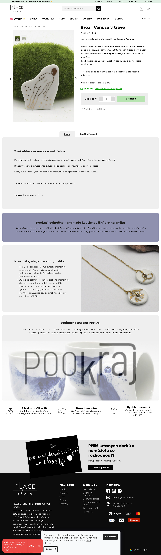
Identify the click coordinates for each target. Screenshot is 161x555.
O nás (109, 1)
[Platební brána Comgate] (125, 513)
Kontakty (63, 504)
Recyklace (88, 512)
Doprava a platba (91, 499)
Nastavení (51, 549)
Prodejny (98, 1)
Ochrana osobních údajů (91, 503)
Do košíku (131, 99)
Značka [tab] (88, 134)
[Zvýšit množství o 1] (113, 99)
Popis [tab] (67, 134)
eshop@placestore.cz (124, 497)
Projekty (63, 500)
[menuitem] (19, 18)
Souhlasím (110, 537)
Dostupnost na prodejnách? (108, 89)
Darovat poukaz (100, 468)
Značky (120, 1)
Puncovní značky (91, 508)
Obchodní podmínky (88, 494)
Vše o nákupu (134, 1)
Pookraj (92, 33)
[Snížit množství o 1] (101, 99)
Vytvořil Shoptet (140, 550)
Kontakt (148, 1)
